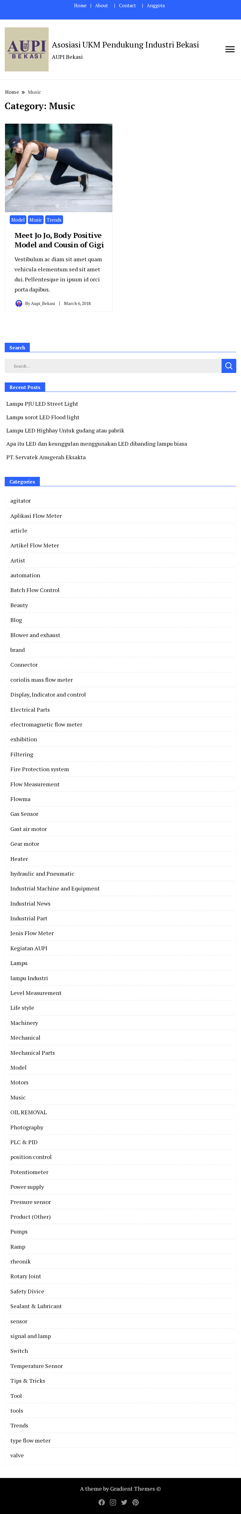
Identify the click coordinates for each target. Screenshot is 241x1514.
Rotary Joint (25, 1276)
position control (31, 1157)
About (101, 5)
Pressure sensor (30, 1202)
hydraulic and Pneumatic (42, 873)
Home (80, 5)
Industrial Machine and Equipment (55, 888)
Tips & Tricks (27, 1380)
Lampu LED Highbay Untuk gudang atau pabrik (65, 430)
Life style (22, 1007)
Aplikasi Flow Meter (36, 515)
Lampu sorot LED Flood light (42, 417)
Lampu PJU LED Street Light (42, 403)
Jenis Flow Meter (32, 933)
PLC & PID (24, 1142)
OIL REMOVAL (28, 1112)
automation (25, 575)
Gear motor (24, 843)
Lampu (19, 963)
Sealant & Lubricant (36, 1306)
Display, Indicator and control (48, 694)
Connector (24, 664)
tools (16, 1410)
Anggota (156, 5)
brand (17, 649)
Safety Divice (27, 1291)
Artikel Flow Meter (34, 545)
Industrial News (30, 903)
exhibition (23, 739)
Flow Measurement (35, 784)
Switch (19, 1350)
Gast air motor (28, 829)
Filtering (21, 754)
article (18, 530)
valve (17, 1455)
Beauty (19, 605)
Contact (127, 5)
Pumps (19, 1231)
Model (18, 220)
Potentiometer (29, 1172)
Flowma (20, 799)
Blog (16, 620)
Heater (19, 858)
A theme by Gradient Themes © (120, 1488)
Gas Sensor (24, 813)
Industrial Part (28, 918)
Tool (16, 1395)
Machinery (24, 1022)
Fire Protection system (39, 769)
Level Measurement (36, 993)
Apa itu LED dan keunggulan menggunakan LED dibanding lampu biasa (96, 443)
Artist (17, 560)
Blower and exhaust (35, 635)
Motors (19, 1082)
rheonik (20, 1261)
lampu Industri (29, 978)
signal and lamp (30, 1336)
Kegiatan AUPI (28, 948)
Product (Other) (30, 1216)
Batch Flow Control (35, 590)
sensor (18, 1321)
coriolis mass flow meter (41, 679)
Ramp (17, 1246)
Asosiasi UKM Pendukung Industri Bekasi (125, 44)
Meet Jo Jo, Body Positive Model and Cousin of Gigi (59, 240)
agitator (20, 500)
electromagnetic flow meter (46, 724)
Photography (26, 1127)
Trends (54, 220)
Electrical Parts (30, 709)
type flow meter (30, 1440)
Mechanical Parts (32, 1052)
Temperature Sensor (36, 1366)
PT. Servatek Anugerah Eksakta (46, 457)
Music (35, 220)
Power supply (27, 1186)
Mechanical (25, 1037)
